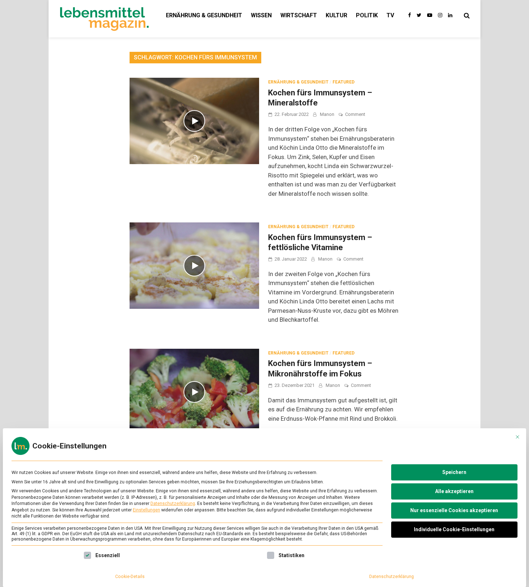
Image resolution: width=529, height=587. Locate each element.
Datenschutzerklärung (172, 503)
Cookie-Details (130, 576)
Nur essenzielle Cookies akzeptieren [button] (454, 510)
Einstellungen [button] (146, 510)
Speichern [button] (454, 472)
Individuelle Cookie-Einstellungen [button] (454, 529)
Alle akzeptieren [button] (454, 491)
